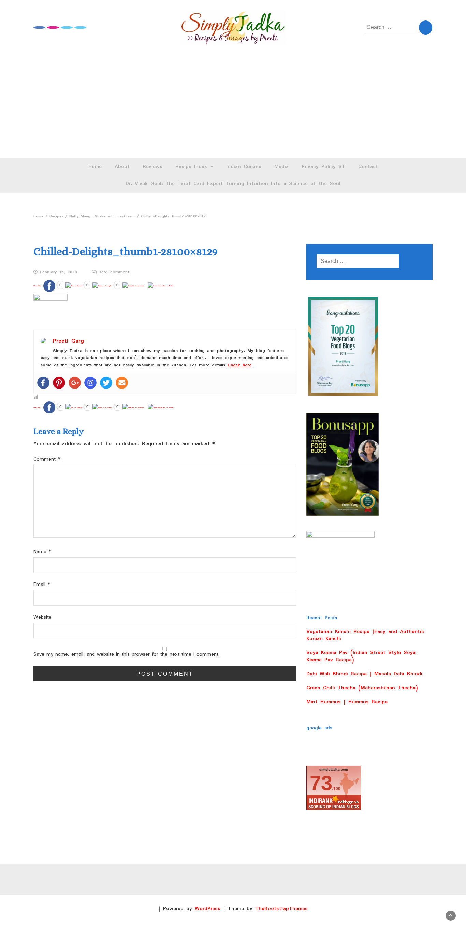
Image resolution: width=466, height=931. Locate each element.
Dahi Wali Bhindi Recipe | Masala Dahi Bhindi (364, 674)
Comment (47, 459)
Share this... (37, 286)
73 (321, 783)
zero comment (114, 272)
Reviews (152, 167)
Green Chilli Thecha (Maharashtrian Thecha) (362, 688)
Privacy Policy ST (323, 167)
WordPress (207, 909)
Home (95, 167)
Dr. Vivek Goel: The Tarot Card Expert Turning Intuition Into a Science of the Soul (233, 184)
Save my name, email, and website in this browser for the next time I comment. (126, 654)
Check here (239, 365)
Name (42, 551)
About (122, 167)
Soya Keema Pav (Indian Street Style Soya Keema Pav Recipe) (361, 656)
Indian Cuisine (243, 167)
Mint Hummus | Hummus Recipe (347, 702)
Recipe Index (192, 167)
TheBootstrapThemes (281, 909)
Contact (368, 167)
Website (42, 617)
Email (41, 584)
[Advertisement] (233, 106)
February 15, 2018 (58, 272)
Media (281, 167)
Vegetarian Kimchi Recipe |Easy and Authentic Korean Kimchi (365, 635)
